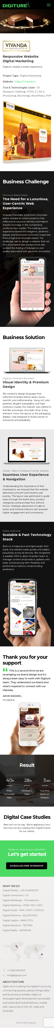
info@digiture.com (17, 975)
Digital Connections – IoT (16, 895)
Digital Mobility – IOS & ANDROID (20, 890)
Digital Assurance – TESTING (17, 925)
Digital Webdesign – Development (21, 900)
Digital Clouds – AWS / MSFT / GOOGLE (23, 910)
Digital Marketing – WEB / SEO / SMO (22, 905)
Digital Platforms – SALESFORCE (20, 915)
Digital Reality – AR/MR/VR (17, 930)
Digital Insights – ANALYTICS (18, 920)
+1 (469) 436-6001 (16, 970)
